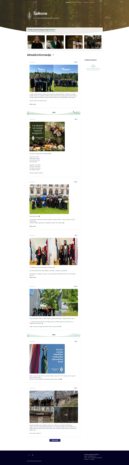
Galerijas (85, 2)
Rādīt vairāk (55, 440)
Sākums (68, 2)
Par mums (74, 2)
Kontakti (91, 2)
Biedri (79, 2)
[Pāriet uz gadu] (53, 55)
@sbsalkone (50, 30)
